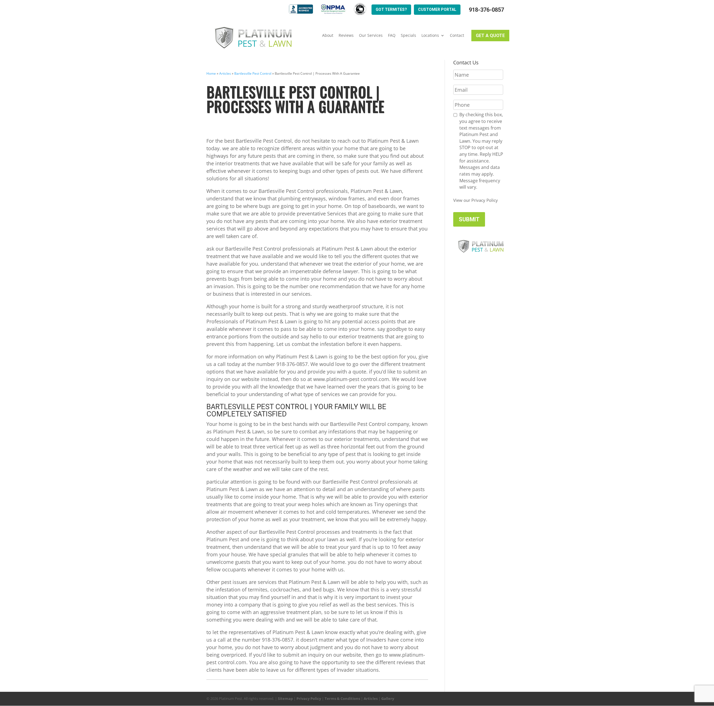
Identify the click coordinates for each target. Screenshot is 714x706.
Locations (430, 35)
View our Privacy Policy (475, 200)
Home (211, 73)
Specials (408, 35)
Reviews (346, 35)
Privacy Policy (308, 698)
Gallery (387, 698)
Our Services (371, 35)
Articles (225, 73)
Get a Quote (490, 35)
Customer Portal (437, 9)
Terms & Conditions (342, 698)
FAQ (391, 35)
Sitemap (285, 698)
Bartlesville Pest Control (252, 73)
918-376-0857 (486, 10)
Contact (457, 35)
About (327, 35)
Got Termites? (391, 9)
